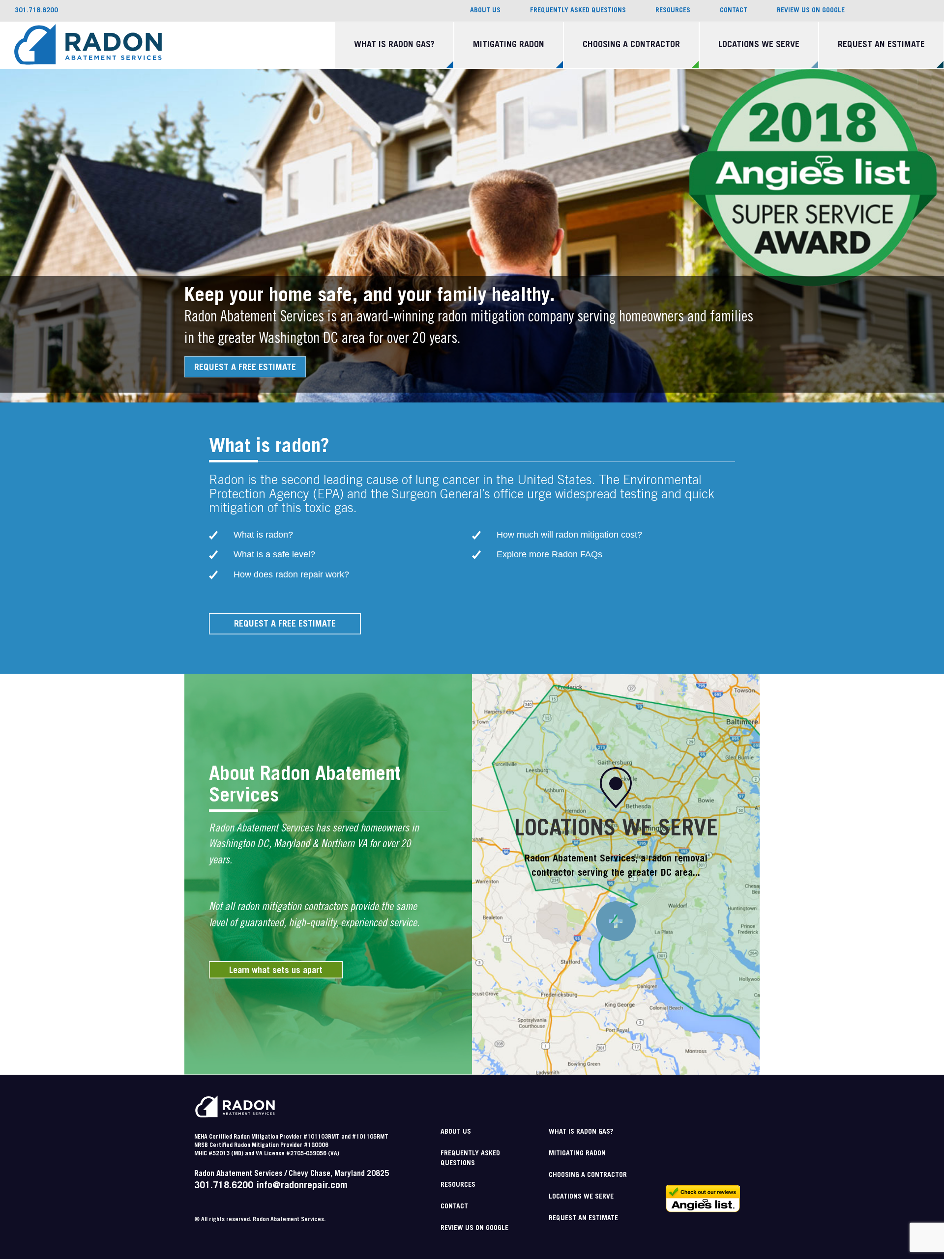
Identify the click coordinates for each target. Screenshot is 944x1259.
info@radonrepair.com (302, 1186)
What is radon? (263, 535)
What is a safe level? (274, 554)
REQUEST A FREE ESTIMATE (245, 368)
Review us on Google (811, 10)
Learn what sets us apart (276, 971)
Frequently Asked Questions (578, 10)
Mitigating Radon (508, 45)
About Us (485, 10)
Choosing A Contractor (631, 45)
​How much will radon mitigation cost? (569, 535)
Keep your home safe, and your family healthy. (369, 297)
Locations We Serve (758, 45)
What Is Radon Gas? (394, 45)
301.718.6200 (223, 1186)
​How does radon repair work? (291, 574)
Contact (733, 10)
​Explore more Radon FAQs (549, 554)
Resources (672, 10)
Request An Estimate (881, 45)
